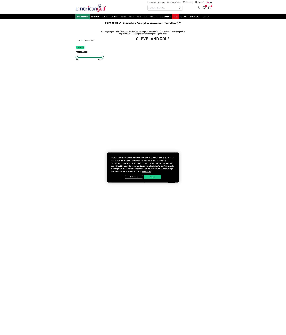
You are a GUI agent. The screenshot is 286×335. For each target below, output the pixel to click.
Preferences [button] (146, 171)
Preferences (134, 177)
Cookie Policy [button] (156, 169)
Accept (152, 177)
